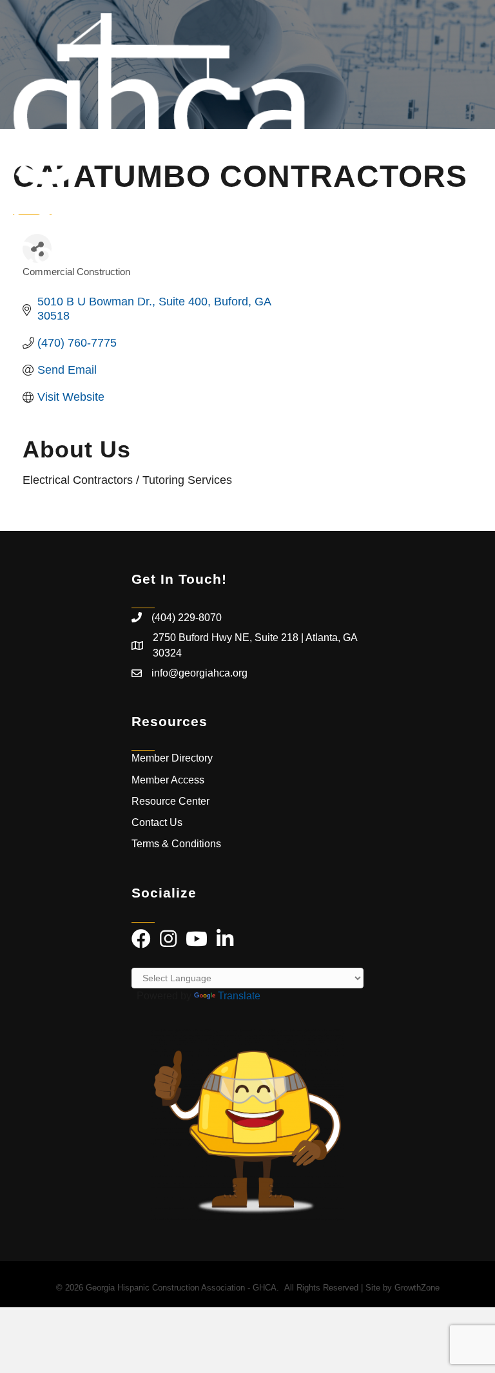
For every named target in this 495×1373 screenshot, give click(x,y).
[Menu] (466, 138)
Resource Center (170, 801)
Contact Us (156, 822)
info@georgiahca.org (199, 672)
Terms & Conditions (177, 843)
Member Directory (172, 758)
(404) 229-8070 (186, 617)
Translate (239, 995)
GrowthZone (417, 1287)
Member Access (167, 779)
